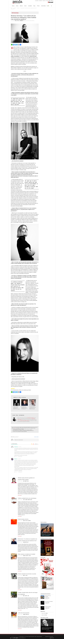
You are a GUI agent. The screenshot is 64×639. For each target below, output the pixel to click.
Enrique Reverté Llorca (27, 555)
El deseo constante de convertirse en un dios (27, 573)
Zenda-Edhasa (43, 5)
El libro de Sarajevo (48, 606)
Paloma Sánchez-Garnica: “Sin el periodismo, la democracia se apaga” (16, 407)
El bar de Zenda (47, 602)
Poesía (17, 5)
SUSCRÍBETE (40, 0)
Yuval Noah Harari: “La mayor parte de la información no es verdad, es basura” (32, 407)
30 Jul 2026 (46, 603)
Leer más (19, 495)
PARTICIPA (44, 0)
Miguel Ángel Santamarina (19, 20)
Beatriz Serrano (27, 20)
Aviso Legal (26, 636)
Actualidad (30, 5)
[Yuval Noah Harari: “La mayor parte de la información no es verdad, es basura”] (32, 402)
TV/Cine (38, 5)
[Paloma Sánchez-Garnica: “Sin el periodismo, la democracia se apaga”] (16, 402)
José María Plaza (26, 481)
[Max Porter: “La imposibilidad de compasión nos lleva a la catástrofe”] (24, 402)
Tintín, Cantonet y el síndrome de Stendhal (26, 554)
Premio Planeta (32, 20)
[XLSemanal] (50, 2)
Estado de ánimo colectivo (23, 519)
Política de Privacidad (31, 636)
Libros (25, 5)
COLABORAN (36, 0)
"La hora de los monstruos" (30, 417)
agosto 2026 (44, 613)
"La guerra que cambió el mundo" (24, 420)
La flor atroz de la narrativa (23, 612)
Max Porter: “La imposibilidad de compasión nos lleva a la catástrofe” (24, 407)
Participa (38, 636)
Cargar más (25, 632)
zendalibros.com (25, 542)
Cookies (35, 636)
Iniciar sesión (36, 436)
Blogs (34, 5)
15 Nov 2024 (12, 20)
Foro (47, 5)
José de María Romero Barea (27, 499)
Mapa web (40, 636)
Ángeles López (25, 575)
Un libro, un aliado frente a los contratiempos (27, 498)
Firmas (13, 5)
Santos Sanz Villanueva (27, 520)
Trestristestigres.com (22, 636)
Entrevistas (15, 13)
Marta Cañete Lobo (26, 595)
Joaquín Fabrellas (26, 614)
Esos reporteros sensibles (49, 601)
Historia (21, 5)
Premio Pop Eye (51, 636)
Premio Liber (47, 636)
